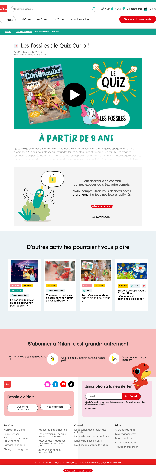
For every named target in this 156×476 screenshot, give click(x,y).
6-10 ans (42, 19)
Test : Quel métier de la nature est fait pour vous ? (96, 298)
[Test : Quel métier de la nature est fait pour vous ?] (96, 271)
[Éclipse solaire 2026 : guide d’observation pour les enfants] (24, 271)
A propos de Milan (125, 429)
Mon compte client (14, 429)
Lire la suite (90, 408)
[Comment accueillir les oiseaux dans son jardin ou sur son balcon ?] (60, 271)
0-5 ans (26, 19)
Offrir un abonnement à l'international (17, 439)
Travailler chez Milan (126, 446)
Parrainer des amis (14, 445)
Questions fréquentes (22, 408)
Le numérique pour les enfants (91, 436)
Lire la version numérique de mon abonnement (52, 435)
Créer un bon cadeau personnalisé (49, 451)
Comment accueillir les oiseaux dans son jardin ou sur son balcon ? (59, 298)
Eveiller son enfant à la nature (91, 445)
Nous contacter (55, 406)
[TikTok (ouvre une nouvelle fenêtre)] (71, 386)
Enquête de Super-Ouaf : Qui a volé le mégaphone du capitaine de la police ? (132, 294)
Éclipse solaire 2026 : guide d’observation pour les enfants (22, 302)
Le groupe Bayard (125, 442)
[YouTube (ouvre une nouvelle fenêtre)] (63, 386)
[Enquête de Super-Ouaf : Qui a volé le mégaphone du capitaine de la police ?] (132, 271)
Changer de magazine (16, 449)
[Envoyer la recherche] (93, 9)
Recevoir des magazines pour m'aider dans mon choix (52, 443)
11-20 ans (58, 19)
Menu (10, 19)
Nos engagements (125, 434)
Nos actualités (123, 438)
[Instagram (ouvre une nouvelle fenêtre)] (47, 386)
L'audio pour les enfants (88, 440)
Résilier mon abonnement (52, 429)
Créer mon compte (102, 206)
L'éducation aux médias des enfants (90, 430)
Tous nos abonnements (137, 19)
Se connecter (102, 216)
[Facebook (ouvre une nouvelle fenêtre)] (55, 386)
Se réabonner (11, 434)
